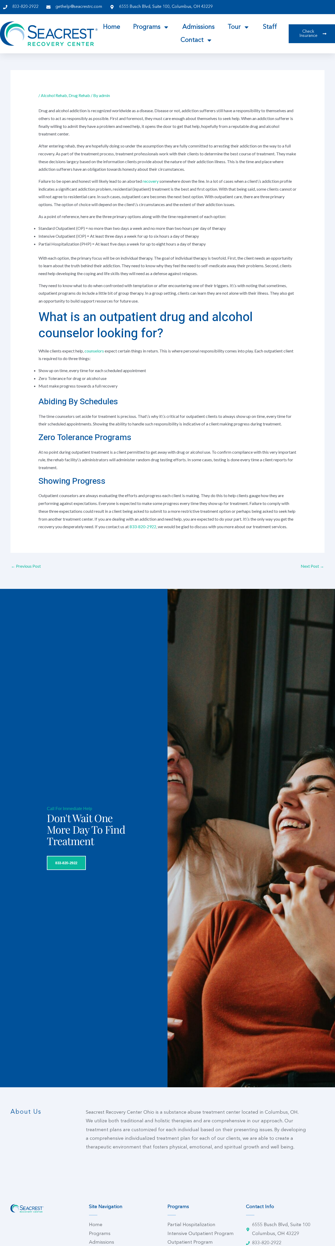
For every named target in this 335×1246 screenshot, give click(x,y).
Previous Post (26, 566)
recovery (151, 181)
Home (111, 27)
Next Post (312, 566)
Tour (234, 27)
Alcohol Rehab (54, 95)
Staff (270, 27)
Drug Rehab (79, 95)
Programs (146, 27)
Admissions (198, 27)
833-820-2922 (143, 526)
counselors (95, 350)
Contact (192, 40)
